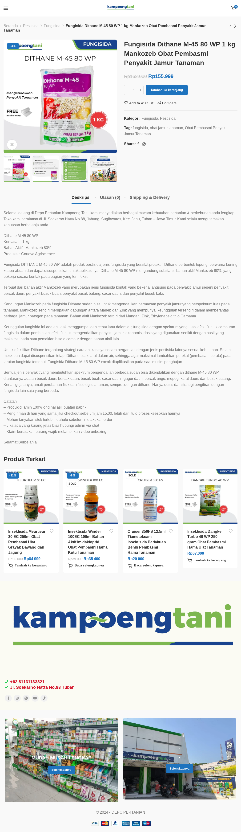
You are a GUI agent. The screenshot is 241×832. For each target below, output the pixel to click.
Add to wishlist (141, 103)
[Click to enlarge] (12, 145)
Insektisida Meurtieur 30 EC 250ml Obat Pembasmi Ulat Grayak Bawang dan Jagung (26, 542)
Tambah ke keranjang (167, 90)
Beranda (11, 26)
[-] (127, 90)
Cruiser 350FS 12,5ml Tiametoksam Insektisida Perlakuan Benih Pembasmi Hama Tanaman (147, 542)
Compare (169, 103)
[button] (27, 565)
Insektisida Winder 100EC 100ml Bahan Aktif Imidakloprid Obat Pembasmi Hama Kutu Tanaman (88, 542)
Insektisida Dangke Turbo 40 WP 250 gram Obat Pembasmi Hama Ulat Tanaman (206, 539)
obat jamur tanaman (166, 128)
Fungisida (52, 26)
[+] (141, 90)
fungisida (140, 128)
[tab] (81, 198)
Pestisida (31, 26)
